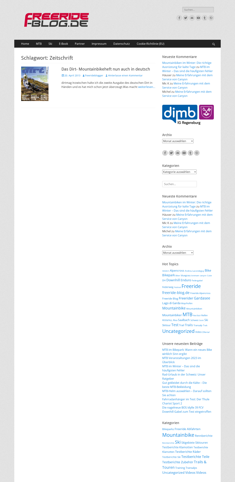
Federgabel (197, 280)
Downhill (173, 280)
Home (25, 44)
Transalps (191, 467)
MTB (39, 44)
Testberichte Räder (188, 452)
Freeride (191, 286)
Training (180, 467)
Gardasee (202, 298)
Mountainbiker (172, 315)
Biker (177, 275)
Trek (205, 325)
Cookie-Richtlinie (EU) (150, 44)
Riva (175, 320)
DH (164, 280)
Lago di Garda (171, 303)
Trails (189, 325)
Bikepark (168, 275)
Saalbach (184, 320)
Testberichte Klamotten (177, 447)
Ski (50, 44)
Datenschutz (121, 44)
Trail (181, 325)
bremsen (195, 275)
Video (198, 332)
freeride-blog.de (176, 292)
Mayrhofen (187, 303)
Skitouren (201, 442)
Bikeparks (168, 429)
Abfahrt (165, 271)
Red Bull (197, 315)
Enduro (186, 280)
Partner (80, 44)
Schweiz (194, 320)
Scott (201, 320)
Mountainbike (174, 308)
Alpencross (177, 270)
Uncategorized (178, 331)
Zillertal (206, 332)
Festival (177, 287)
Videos (190, 472)
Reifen (204, 315)
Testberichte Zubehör (177, 462)
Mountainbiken (194, 308)
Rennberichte (203, 436)
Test (174, 324)
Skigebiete (188, 442)
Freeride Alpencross (200, 293)
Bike (208, 270)
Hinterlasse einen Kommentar (125, 75)
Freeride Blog (170, 298)
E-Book (63, 44)
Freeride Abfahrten (187, 429)
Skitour (166, 325)
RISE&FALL (167, 320)
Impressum (99, 44)
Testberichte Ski (171, 457)
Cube (209, 275)
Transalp (198, 325)
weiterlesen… (146, 87)
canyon (203, 275)
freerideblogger (94, 75)
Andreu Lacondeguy (194, 270)
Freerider (186, 298)
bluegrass (186, 275)
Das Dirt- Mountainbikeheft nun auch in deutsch (105, 69)
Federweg (167, 287)
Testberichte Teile (195, 456)
